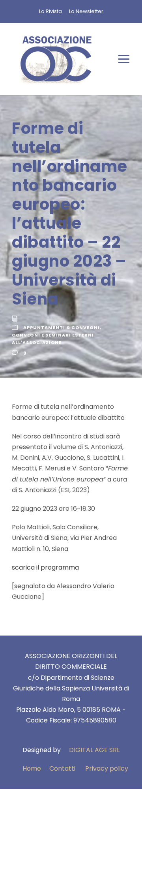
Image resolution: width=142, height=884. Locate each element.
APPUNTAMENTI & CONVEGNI (61, 327)
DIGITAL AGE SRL (94, 749)
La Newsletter (86, 11)
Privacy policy (106, 768)
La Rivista (50, 11)
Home (31, 768)
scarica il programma (45, 567)
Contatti (62, 768)
